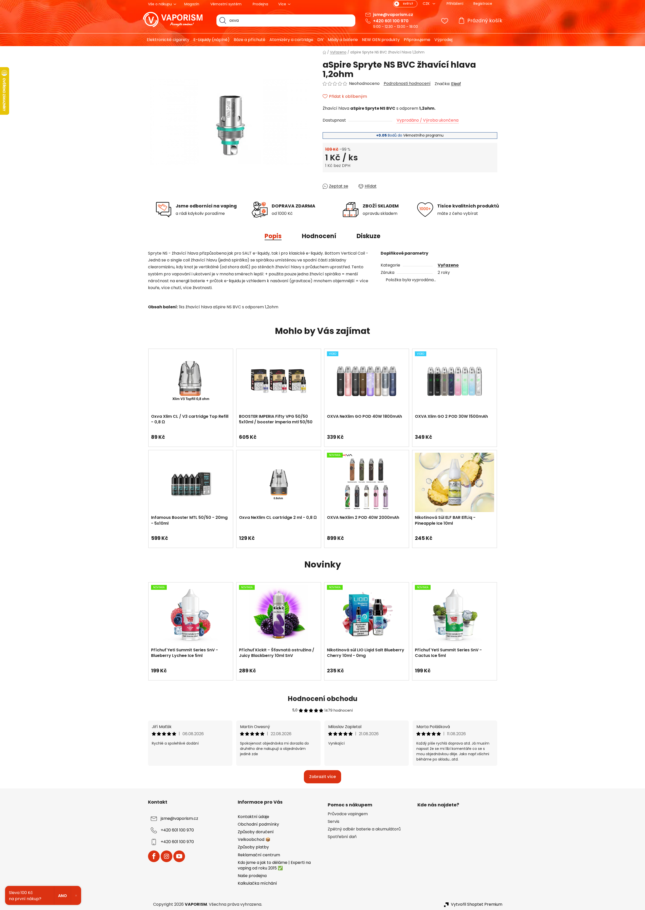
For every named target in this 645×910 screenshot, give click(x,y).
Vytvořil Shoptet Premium (476, 904)
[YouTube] (179, 856)
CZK (427, 3)
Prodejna (260, 4)
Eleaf (456, 84)
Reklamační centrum (259, 855)
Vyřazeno (448, 265)
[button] (190, 434)
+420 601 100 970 (391, 21)
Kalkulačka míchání (257, 883)
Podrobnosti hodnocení (407, 83)
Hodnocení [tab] (319, 236)
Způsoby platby (253, 847)
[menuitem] (166, 39)
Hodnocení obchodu (322, 698)
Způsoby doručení (256, 832)
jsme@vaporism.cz (393, 14)
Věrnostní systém (226, 4)
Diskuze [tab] (368, 236)
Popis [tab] (273, 236)
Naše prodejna (252, 876)
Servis (333, 821)
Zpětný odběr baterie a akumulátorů (364, 829)
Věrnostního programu (423, 135)
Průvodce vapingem (348, 814)
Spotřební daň (342, 837)
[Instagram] (166, 856)
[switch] (405, 3)
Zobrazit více (322, 777)
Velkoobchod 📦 (254, 839)
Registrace (482, 3)
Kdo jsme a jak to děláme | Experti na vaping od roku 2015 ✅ (274, 865)
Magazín (191, 4)
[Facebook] (154, 856)
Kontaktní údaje (253, 817)
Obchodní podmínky (258, 824)
